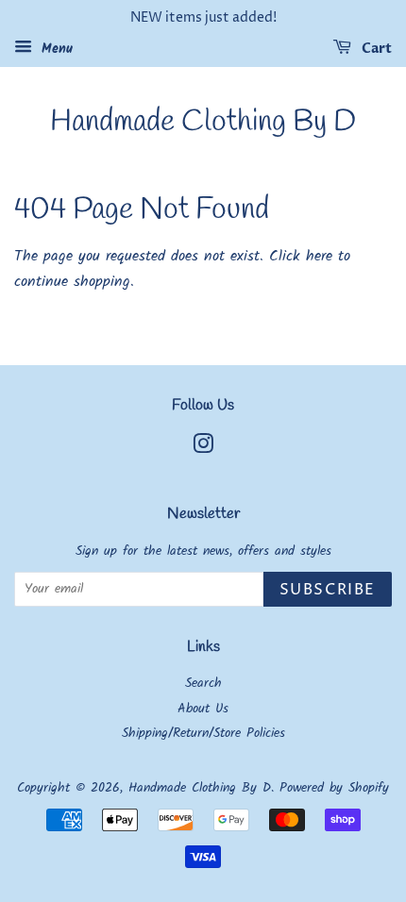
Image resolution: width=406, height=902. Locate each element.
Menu (55, 49)
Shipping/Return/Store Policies (203, 733)
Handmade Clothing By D (203, 123)
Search (203, 683)
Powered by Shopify (334, 788)
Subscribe (327, 589)
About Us (203, 709)
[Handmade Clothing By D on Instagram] (203, 449)
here (319, 256)
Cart (375, 49)
